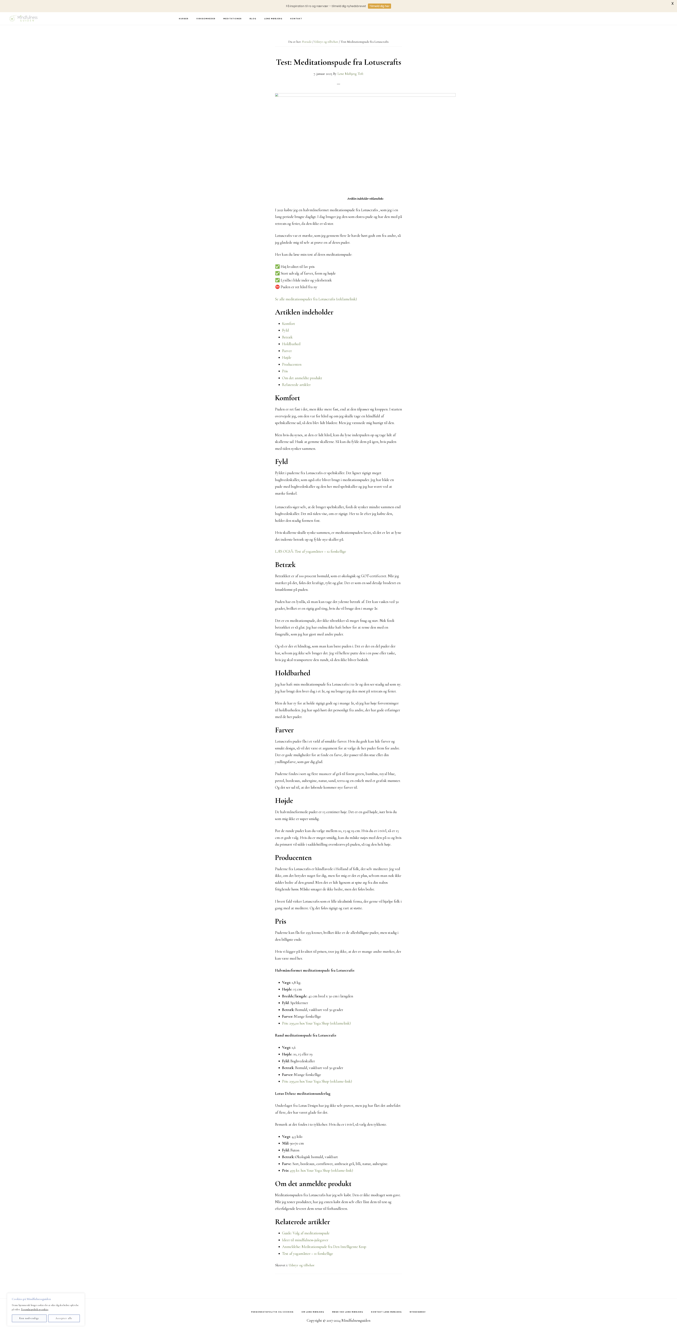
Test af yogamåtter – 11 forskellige (307, 1253)
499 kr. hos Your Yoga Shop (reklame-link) (321, 1170)
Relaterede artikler (296, 384)
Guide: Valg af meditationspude (306, 1233)
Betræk (287, 337)
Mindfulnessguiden (23, 18)
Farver (287, 351)
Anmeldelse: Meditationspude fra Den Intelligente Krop (324, 1246)
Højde (286, 357)
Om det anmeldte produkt (302, 378)
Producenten (291, 364)
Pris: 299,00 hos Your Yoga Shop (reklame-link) (317, 1081)
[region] (46, 1309)
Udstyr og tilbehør (302, 1265)
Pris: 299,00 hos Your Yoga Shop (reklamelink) (316, 1023)
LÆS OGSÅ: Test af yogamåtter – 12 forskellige (310, 551)
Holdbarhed (291, 344)
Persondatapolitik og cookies (34, 1309)
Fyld (285, 330)
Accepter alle (64, 1318)
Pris (285, 371)
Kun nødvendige (29, 1318)
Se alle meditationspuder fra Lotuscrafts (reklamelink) (316, 299)
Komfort (288, 323)
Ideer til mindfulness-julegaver (305, 1240)
